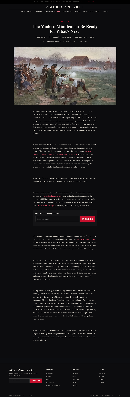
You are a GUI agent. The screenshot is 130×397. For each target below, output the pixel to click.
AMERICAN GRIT (65, 7)
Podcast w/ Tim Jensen (91, 11)
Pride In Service (27, 11)
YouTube (101, 376)
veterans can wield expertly (46, 205)
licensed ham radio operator (86, 239)
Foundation (67, 11)
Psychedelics (53, 11)
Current (39, 11)
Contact (75, 376)
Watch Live (76, 379)
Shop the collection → (89, 2)
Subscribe (87, 219)
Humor (48, 379)
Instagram (102, 373)
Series (74, 382)
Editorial (48, 376)
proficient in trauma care (52, 196)
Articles (75, 385)
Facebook (102, 379)
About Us (75, 373)
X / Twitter (102, 382)
